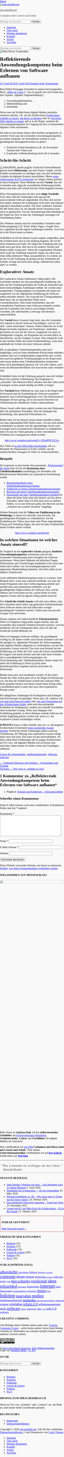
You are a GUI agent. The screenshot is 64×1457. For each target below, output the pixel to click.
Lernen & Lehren (9, 754)
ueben (23, 1309)
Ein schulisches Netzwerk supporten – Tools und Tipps (35, 1202)
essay (3, 1281)
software (4, 757)
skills (3, 1308)
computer (8, 1276)
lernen (41, 1291)
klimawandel (6, 1291)
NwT (9, 1258)
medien (22, 754)
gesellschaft (39, 1281)
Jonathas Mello (18, 1350)
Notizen (11, 1255)
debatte (20, 1276)
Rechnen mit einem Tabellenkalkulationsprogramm (33, 491)
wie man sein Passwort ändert (15, 701)
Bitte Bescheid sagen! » (14, 1228)
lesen (49, 1291)
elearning (40, 1276)
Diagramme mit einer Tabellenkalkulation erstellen (33, 494)
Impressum (12, 1420)
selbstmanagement (49, 1304)
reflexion (52, 754)
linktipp (7, 1295)
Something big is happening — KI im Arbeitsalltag (33, 1190)
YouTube (11, 42)
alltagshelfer (9, 1272)
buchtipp (49, 1272)
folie (9, 1282)
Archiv (10, 39)
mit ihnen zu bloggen (31, 118)
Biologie (11, 1243)
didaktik (30, 1276)
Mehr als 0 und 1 (16, 92)
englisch (49, 1277)
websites (4, 1312)
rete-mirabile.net (8, 10)
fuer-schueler (20, 1281)
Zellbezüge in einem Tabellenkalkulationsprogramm (33, 488)
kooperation (32, 1291)
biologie (41, 1272)
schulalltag (15, 1304)
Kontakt (11, 36)
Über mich (12, 30)
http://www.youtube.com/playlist (32, 532)
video (39, 1309)
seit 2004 (28, 1147)
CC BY (32, 1350)
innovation (22, 1287)
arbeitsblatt (24, 1272)
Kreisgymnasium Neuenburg (31, 1135)
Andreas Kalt (37, 83)
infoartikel (8, 1286)
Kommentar (7, 813)
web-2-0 (51, 1308)
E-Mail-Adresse (9, 847)
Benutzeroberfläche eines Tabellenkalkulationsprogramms (23, 484)
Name (4, 841)
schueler (4, 1304)
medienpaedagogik (36, 754)
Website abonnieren (17, 33)
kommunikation (19, 1291)
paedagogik (59, 1301)
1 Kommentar (51, 83)
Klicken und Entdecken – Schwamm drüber (40, 791)
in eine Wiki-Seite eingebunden (31, 446)
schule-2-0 (30, 1304)
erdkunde (58, 1277)
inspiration (33, 1286)
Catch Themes (55, 1432)
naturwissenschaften (45, 1300)
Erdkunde (12, 1249)
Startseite (11, 27)
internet (47, 1286)
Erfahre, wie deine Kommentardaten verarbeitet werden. (29, 868)
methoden (29, 1300)
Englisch (11, 1246)
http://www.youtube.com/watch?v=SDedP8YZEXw (32, 440)
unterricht (31, 1309)
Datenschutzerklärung (18, 1423)
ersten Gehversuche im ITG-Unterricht (29, 178)
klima (58, 1287)
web (43, 1309)
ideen (52, 1281)
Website (4, 853)
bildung (33, 1272)
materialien (23, 1296)
